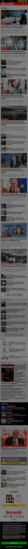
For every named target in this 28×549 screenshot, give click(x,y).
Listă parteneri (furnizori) (5, 539)
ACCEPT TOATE (14, 543)
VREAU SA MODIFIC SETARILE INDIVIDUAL (14, 546)
